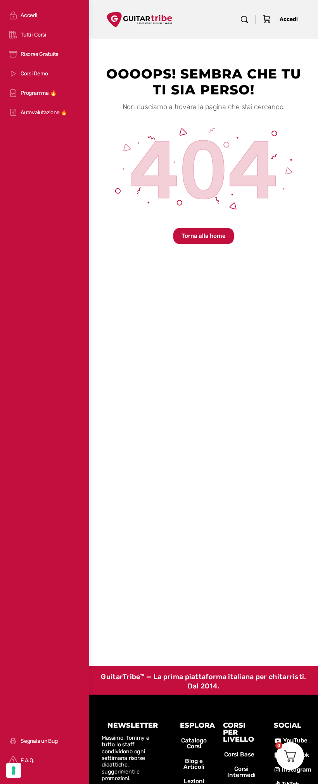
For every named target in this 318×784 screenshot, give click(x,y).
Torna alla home (203, 235)
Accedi (289, 19)
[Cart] (267, 19)
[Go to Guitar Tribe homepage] (140, 18)
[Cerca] (244, 19)
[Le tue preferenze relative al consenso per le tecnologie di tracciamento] (13, 770)
